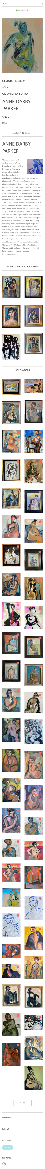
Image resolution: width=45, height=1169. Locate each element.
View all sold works (23, 1103)
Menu (7, 4)
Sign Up (7, 1147)
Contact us (29, 133)
